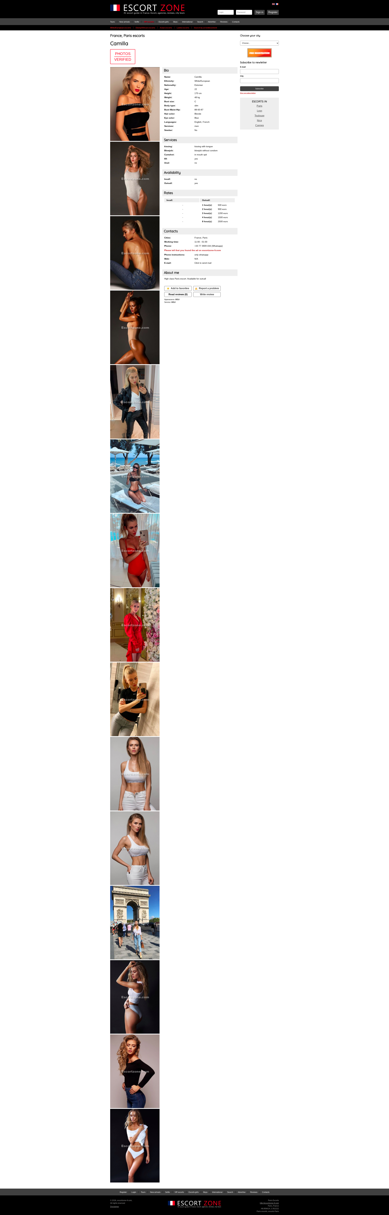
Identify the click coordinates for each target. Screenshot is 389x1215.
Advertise (212, 22)
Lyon (259, 111)
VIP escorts (149, 22)
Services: (169, 126)
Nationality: (170, 85)
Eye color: (169, 118)
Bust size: (169, 101)
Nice (259, 120)
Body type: (170, 105)
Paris (259, 106)
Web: (167, 259)
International (187, 22)
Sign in (259, 12)
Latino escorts (183, 28)
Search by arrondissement (205, 28)
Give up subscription (248, 93)
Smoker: (168, 130)
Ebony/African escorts (145, 28)
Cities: (167, 237)
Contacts (235, 22)
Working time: (171, 242)
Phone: (168, 246)
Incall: (167, 179)
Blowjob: (169, 150)
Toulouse (259, 115)
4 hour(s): (207, 217)
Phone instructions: (174, 254)
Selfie (136, 22)
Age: (166, 89)
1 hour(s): (207, 205)
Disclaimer (114, 1207)
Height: (168, 93)
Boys (175, 22)
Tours (112, 22)
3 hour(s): (207, 213)
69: (165, 158)
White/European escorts (120, 28)
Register (272, 12)
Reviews (223, 22)
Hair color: (169, 114)
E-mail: (167, 263)
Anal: (167, 163)
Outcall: (168, 183)
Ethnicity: (169, 81)
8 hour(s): (207, 221)
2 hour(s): (207, 209)
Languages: (170, 122)
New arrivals (124, 22)
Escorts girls (164, 22)
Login (133, 1192)
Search (200, 22)
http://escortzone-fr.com (269, 1203)
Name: (167, 77)
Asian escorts (166, 28)
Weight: (168, 97)
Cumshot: (169, 154)
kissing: (168, 146)
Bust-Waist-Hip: (172, 109)
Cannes (259, 125)
